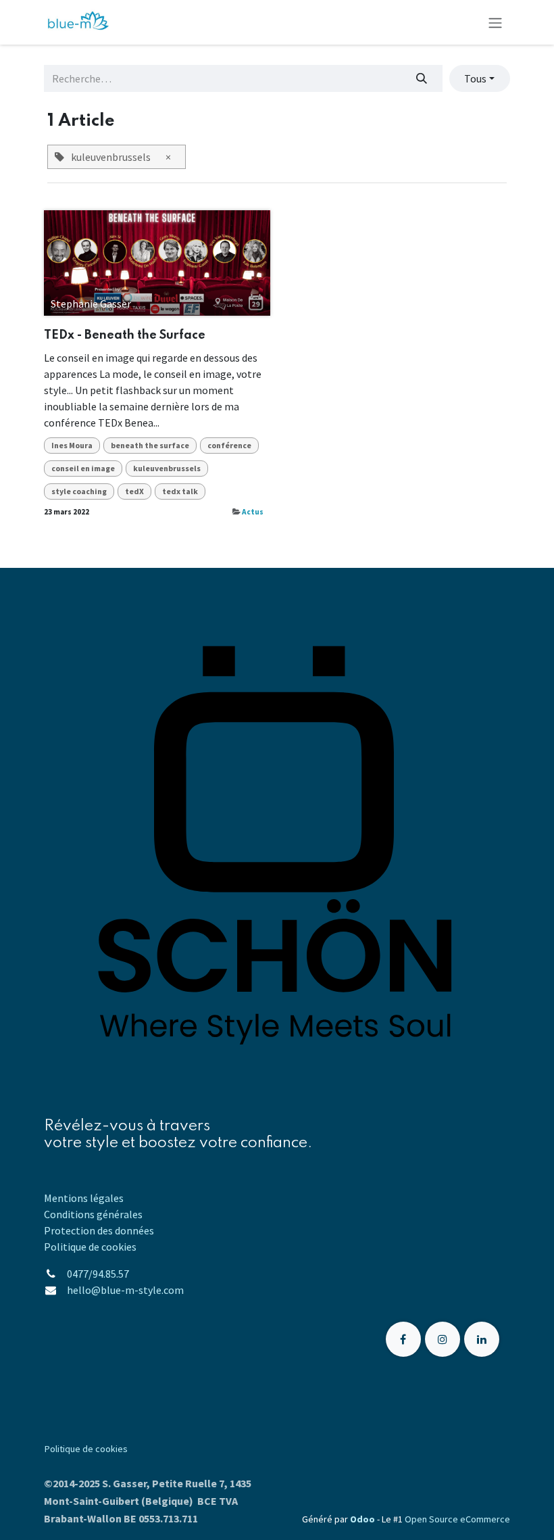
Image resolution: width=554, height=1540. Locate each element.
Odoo (363, 1519)
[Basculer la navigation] (495, 22)
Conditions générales (93, 1214)
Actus (252, 511)
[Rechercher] (422, 78)
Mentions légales (84, 1198)
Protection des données (99, 1230)
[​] (403, 1339)
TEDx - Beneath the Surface (124, 335)
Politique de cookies (90, 1246)
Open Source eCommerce (457, 1519)
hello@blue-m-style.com (126, 1290)
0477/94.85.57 (98, 1273)
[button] (479, 78)
